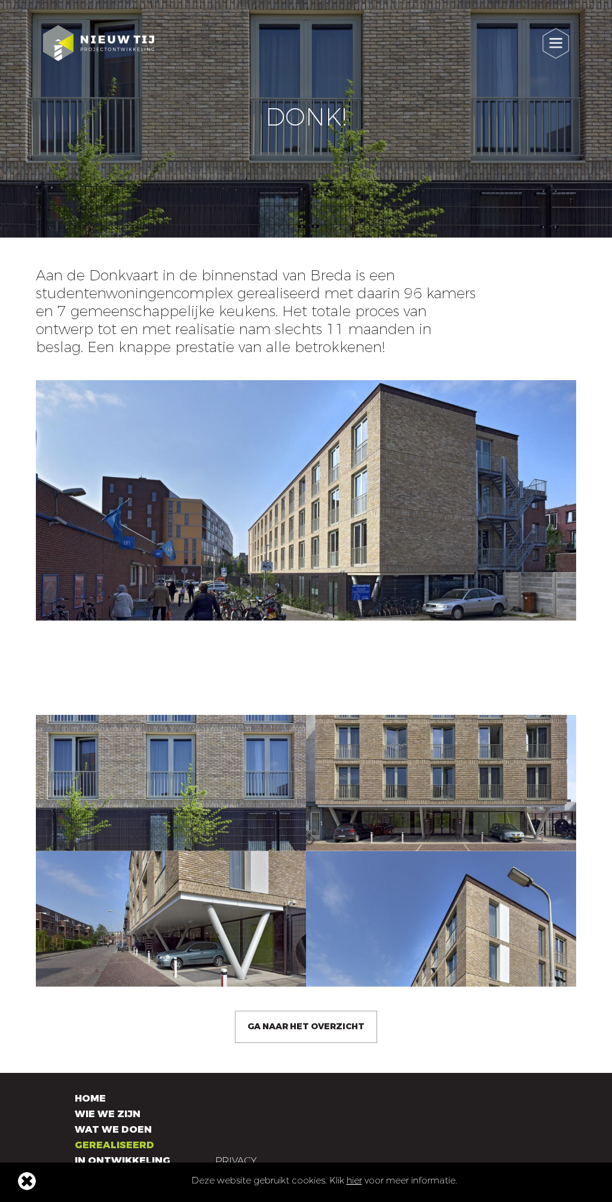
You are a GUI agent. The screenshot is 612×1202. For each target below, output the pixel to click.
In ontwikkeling (122, 1160)
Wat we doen (113, 1129)
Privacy (235, 1160)
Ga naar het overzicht (306, 1026)
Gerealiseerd (114, 1145)
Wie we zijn (107, 1114)
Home (90, 1098)
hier (354, 1180)
